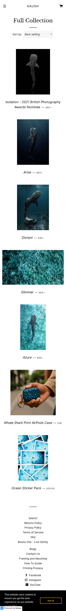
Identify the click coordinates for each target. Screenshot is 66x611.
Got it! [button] (51, 600)
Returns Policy (33, 523)
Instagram (34, 580)
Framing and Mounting (33, 558)
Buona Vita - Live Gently (33, 541)
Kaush (33, 6)
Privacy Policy (33, 527)
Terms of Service (33, 532)
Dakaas (18, 608)
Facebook (34, 575)
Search (33, 518)
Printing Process (33, 568)
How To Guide (33, 563)
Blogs (33, 549)
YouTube (35, 584)
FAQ (33, 537)
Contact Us (33, 553)
